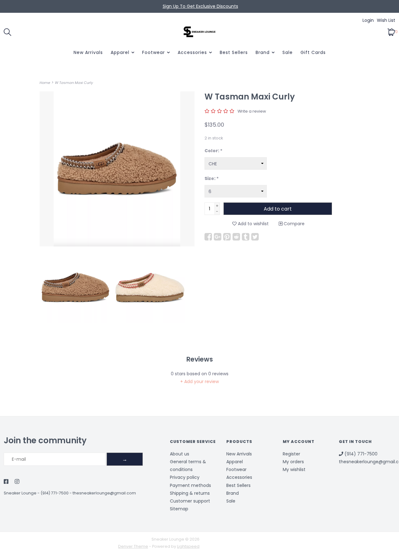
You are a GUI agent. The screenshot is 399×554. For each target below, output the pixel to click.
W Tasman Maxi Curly (74, 82)
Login (368, 20)
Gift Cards (313, 52)
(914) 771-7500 (55, 493)
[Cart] (391, 31)
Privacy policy (185, 477)
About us (179, 454)
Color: (213, 151)
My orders (293, 462)
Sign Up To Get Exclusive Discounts (200, 6)
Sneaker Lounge (20, 493)
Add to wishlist (253, 224)
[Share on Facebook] (208, 237)
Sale (287, 52)
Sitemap (179, 509)
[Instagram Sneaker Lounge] (17, 482)
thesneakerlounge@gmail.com (104, 493)
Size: (211, 178)
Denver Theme (133, 546)
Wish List (386, 20)
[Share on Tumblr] (245, 237)
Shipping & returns (190, 493)
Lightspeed (188, 546)
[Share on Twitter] (255, 237)
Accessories (192, 52)
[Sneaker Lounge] (199, 32)
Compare (293, 224)
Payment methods (190, 485)
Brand (263, 52)
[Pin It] (227, 237)
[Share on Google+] (217, 237)
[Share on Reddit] (236, 237)
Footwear (153, 52)
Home (45, 82)
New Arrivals (88, 52)
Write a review (252, 111)
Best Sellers (234, 52)
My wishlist (294, 469)
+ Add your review (199, 381)
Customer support (190, 501)
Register (291, 454)
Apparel (120, 52)
